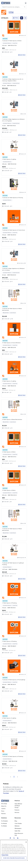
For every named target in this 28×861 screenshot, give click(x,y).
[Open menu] (26, 3)
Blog (16, 821)
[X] (14, 838)
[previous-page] (10, 776)
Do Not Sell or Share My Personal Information (14, 858)
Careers (3, 808)
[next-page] (17, 776)
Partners (3, 813)
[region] (14, 850)
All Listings (4, 803)
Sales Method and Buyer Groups (18, 805)
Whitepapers (18, 828)
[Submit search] (25, 7)
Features (17, 810)
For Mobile (4, 826)
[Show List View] (25, 18)
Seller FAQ (17, 831)
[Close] (26, 842)
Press (2, 811)
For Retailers (4, 821)
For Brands (4, 823)
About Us (3, 806)
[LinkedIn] (17, 838)
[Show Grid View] (21, 18)
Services (17, 812)
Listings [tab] (11, 12)
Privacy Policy (5, 855)
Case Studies (18, 823)
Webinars (17, 826)
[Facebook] (10, 838)
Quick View (22, 55)
